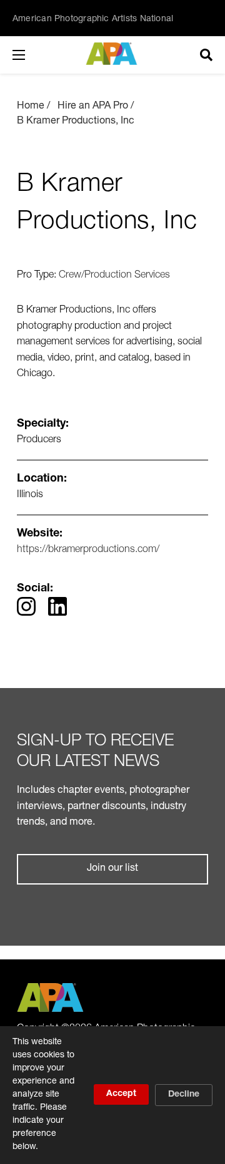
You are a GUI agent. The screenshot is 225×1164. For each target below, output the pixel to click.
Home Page (113, 53)
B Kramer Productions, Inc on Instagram (26, 606)
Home (30, 107)
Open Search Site (206, 55)
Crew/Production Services (114, 276)
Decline (183, 1094)
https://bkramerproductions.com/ (88, 550)
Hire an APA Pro (93, 107)
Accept (121, 1094)
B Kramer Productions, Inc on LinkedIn (57, 606)
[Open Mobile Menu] (31, 55)
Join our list (112, 869)
